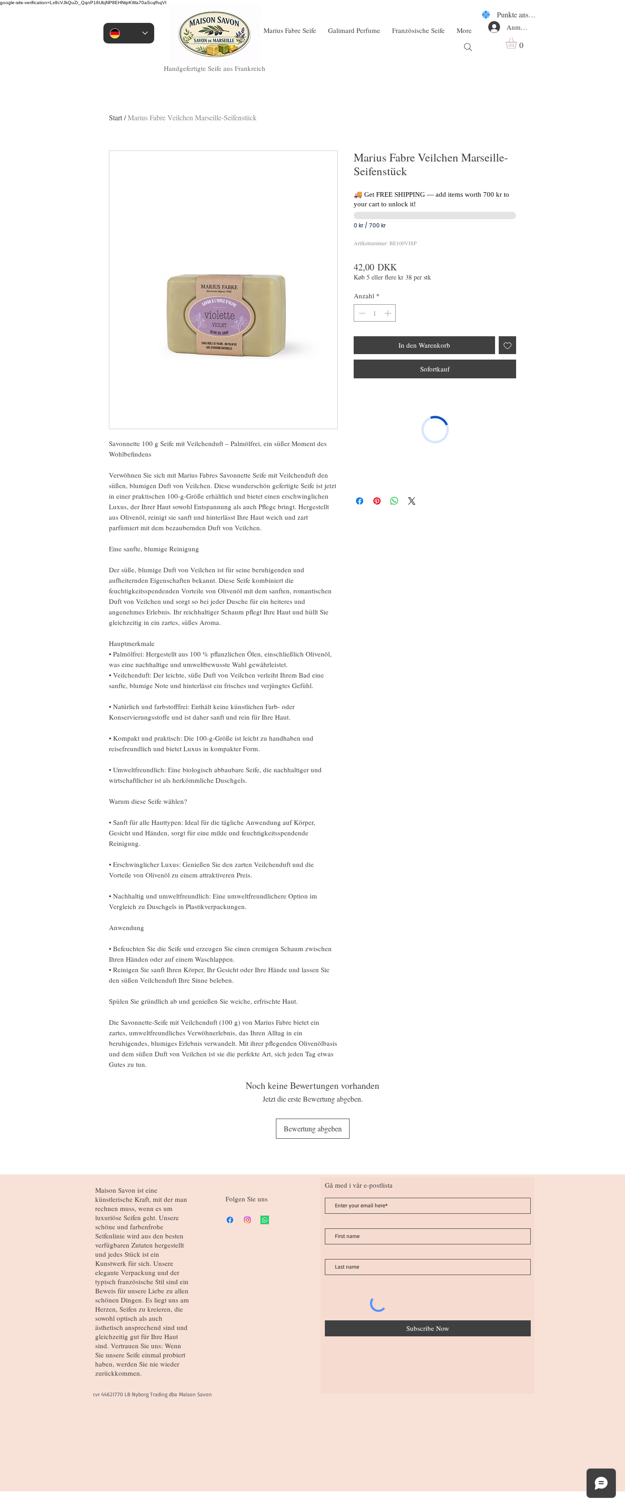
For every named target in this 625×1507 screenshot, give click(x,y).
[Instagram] (247, 1220)
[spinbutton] (375, 313)
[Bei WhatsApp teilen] (394, 500)
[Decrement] (361, 313)
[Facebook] (230, 1220)
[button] (518, 43)
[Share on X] (411, 500)
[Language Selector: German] (128, 33)
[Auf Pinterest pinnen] (377, 500)
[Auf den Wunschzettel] (508, 345)
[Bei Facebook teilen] (359, 500)
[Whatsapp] (264, 1220)
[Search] (468, 47)
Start (115, 117)
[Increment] (389, 313)
